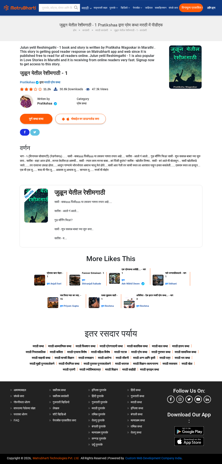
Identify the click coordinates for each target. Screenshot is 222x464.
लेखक (56, 408)
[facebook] (171, 399)
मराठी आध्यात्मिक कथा (59, 346)
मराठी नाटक (120, 352)
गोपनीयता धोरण (22, 402)
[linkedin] (207, 399)
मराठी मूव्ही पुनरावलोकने (42, 363)
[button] (76, 8)
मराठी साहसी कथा (41, 358)
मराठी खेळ (187, 363)
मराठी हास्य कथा (180, 346)
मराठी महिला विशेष (100, 352)
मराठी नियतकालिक (36, 352)
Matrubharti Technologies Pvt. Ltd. (57, 458)
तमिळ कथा (136, 426)
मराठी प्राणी (69, 369)
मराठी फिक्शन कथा (85, 346)
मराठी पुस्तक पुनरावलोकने (97, 363)
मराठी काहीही (129, 369)
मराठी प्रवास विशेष (77, 352)
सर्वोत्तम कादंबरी (61, 396)
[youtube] (198, 399)
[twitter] (189, 399)
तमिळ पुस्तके (98, 414)
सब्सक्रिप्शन (160, 8)
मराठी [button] (85, 8)
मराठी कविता (56, 352)
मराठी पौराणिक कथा (69, 363)
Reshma (109, 306)
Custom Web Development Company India (153, 458)
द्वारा (49, 283)
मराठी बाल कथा (160, 346)
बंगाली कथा (136, 414)
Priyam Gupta (71, 306)
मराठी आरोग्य (104, 358)
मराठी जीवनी (122, 358)
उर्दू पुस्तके (97, 444)
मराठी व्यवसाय (170, 363)
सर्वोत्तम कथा (59, 390)
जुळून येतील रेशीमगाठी (79, 192)
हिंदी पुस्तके (98, 396)
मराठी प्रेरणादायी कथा (111, 346)
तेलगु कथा (136, 432)
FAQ (16, 420)
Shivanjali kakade (91, 283)
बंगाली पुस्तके (99, 426)
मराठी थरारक (122, 363)
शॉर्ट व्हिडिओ (59, 414)
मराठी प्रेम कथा (52, 82)
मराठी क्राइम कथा (149, 369)
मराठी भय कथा (182, 358)
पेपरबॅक (136, 8)
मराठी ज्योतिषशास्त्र (90, 369)
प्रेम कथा (82, 103)
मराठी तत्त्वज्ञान (86, 358)
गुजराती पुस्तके (99, 402)
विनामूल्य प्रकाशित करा (192, 7)
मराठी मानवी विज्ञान (64, 358)
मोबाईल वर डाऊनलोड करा (84, 118)
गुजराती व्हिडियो (61, 402)
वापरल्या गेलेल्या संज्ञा (24, 408)
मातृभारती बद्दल (100, 8)
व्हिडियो (124, 8)
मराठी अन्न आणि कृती (144, 358)
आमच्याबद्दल (20, 390)
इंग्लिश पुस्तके (99, 390)
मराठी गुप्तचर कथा (161, 352)
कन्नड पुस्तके (99, 438)
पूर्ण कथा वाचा (36, 118)
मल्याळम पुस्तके (100, 432)
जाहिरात (149, 8)
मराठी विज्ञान (111, 369)
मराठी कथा (38, 346)
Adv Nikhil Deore (131, 283)
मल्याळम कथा (138, 420)
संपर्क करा (173, 8)
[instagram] (180, 399)
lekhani (173, 283)
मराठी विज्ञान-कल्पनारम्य (145, 363)
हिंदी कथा (135, 390)
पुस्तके (112, 8)
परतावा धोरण (21, 414)
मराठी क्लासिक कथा (137, 346)
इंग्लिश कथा (137, 408)
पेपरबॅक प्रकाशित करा (64, 420)
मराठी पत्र (165, 358)
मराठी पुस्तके (98, 408)
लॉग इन (212, 8)
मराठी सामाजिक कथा (185, 352)
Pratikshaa (28, 82)
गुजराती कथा (137, 396)
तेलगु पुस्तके (98, 420)
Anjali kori (56, 283)
